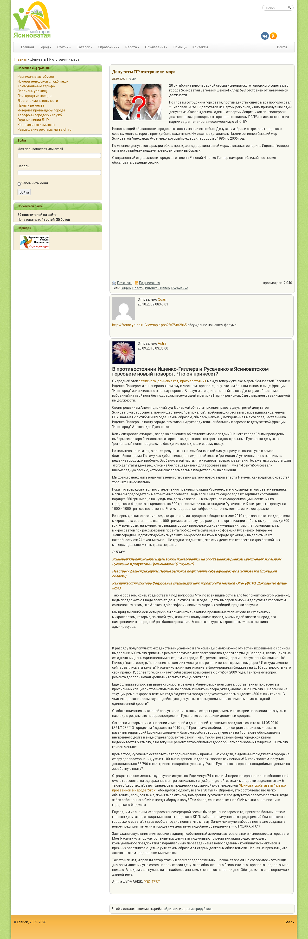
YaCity (132, 78)
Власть (138, 288)
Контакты (200, 47)
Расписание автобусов (36, 76)
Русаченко (179, 288)
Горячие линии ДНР (33, 120)
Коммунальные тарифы (36, 86)
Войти (282, 47)
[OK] (273, 36)
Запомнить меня (34, 183)
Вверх (289, 922)
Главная (27, 47)
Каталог (83, 47)
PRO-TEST (152, 882)
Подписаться (149, 283)
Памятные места (31, 105)
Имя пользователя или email (40, 149)
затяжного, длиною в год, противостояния (173, 381)
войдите (168, 909)
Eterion (22, 922)
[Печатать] (114, 283)
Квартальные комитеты (36, 125)
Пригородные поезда (34, 96)
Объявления (155, 47)
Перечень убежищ (32, 91)
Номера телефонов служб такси (43, 81)
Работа (131, 47)
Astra (162, 343)
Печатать (124, 283)
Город (44, 47)
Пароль (23, 166)
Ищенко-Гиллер (157, 288)
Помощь (180, 47)
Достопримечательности (38, 101)
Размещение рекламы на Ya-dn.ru (44, 129)
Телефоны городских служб (40, 115)
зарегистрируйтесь (197, 909)
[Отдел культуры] (34, 242)
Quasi (162, 299)
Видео (126, 288)
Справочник (107, 47)
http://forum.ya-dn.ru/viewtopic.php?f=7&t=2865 (149, 325)
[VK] (265, 36)
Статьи (63, 47)
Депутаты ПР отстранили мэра (143, 71)
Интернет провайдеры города (41, 110)
